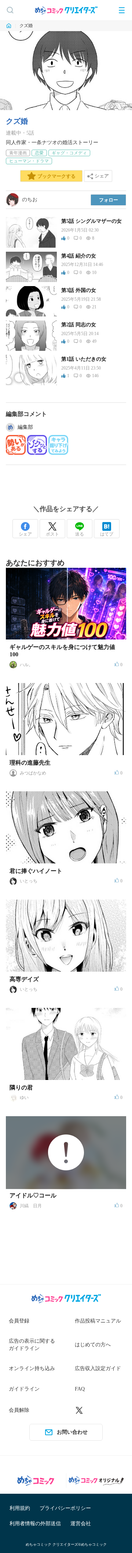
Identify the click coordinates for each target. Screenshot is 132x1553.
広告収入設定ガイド (98, 1368)
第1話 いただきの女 (83, 359)
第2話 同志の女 (78, 324)
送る (79, 534)
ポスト (52, 534)
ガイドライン (24, 1389)
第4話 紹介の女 (78, 256)
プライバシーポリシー (65, 1508)
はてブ (106, 534)
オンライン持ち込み (32, 1368)
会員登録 (19, 1321)
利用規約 (20, 1508)
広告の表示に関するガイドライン (32, 1344)
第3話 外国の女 (78, 290)
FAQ (80, 1389)
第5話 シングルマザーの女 (91, 221)
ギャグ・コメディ (69, 152)
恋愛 (39, 152)
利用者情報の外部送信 (35, 1523)
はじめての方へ (93, 1344)
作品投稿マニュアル (98, 1321)
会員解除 (19, 1410)
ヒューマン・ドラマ (29, 161)
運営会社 (80, 1523)
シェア (25, 534)
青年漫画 (18, 152)
